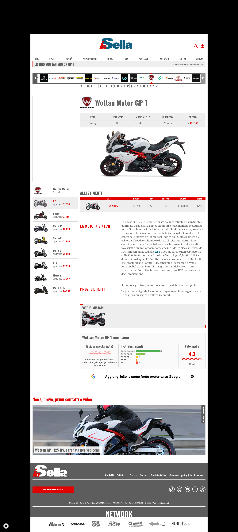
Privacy (133, 475)
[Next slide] (203, 78)
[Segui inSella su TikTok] (172, 489)
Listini (183, 58)
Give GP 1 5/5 (109, 353)
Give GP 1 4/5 (105, 353)
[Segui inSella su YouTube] (187, 489)
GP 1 (55, 201)
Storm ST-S (59, 287)
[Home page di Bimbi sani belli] (157, 524)
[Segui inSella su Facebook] (195, 489)
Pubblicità (121, 475)
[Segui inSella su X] (202, 489)
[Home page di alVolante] (56, 524)
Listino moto (183, 64)
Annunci (200, 58)
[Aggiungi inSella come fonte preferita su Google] (143, 376)
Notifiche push (197, 475)
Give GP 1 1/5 (92, 353)
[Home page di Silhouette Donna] (181, 524)
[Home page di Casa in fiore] (114, 524)
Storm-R (57, 226)
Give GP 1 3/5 (100, 353)
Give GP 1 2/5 (96, 353)
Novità (69, 58)
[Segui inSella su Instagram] (179, 489)
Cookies (144, 475)
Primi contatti (90, 58)
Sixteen (57, 275)
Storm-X (57, 250)
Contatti (109, 475)
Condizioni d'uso (158, 475)
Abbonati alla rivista (53, 489)
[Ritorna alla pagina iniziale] (50, 471)
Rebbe (56, 213)
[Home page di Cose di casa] (95, 524)
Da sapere (164, 58)
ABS (157, 251)
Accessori (144, 58)
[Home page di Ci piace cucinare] (136, 524)
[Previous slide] (35, 78)
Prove (110, 58)
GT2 (55, 263)
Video (126, 58)
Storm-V (57, 238)
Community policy (178, 475)
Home (36, 58)
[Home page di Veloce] (78, 524)
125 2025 (113, 206)
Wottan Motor (194, 64)
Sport (52, 58)
